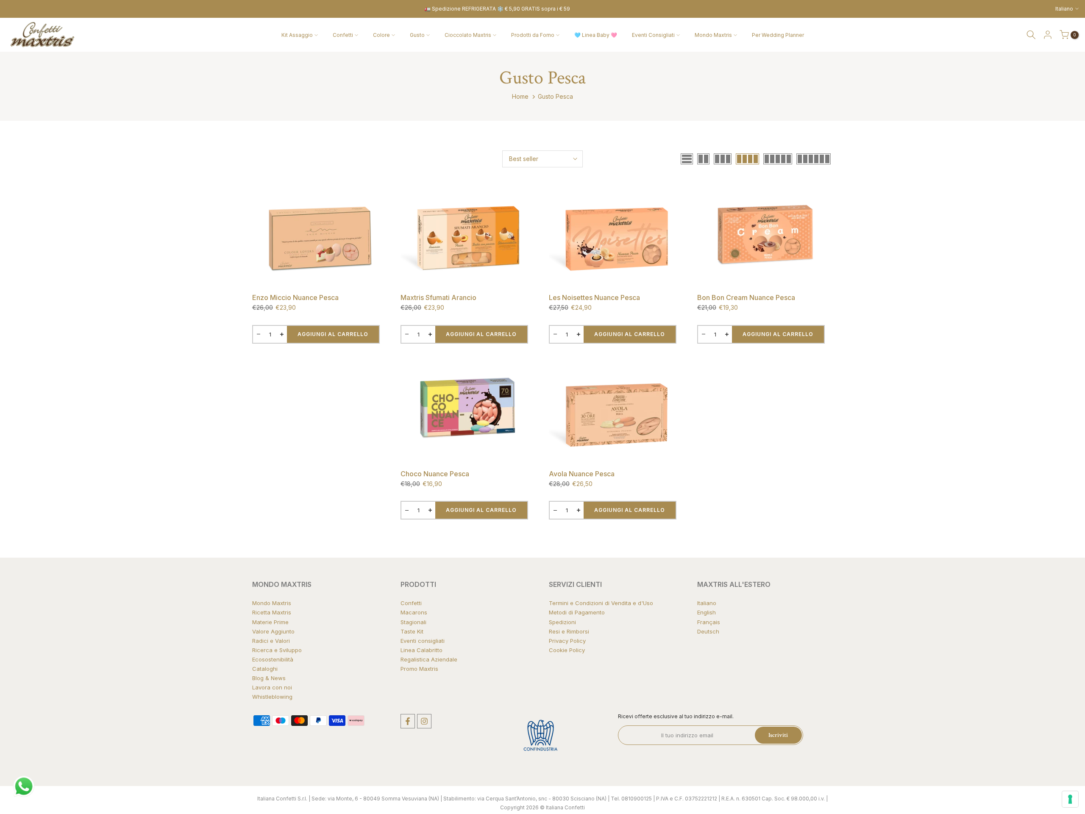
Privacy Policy (567, 640)
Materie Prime (270, 622)
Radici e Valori (271, 640)
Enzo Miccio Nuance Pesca (295, 297)
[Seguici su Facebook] (408, 721)
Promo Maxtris (419, 668)
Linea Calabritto (421, 650)
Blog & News (269, 678)
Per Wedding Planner (778, 35)
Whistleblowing (272, 696)
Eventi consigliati (423, 640)
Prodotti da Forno (532, 35)
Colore (381, 35)
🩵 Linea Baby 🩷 (595, 35)
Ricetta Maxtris (271, 612)
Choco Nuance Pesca (435, 474)
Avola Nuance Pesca (582, 474)
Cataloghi (265, 668)
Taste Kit (412, 631)
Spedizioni (562, 622)
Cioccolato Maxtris (468, 35)
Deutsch (708, 631)
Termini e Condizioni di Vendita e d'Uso (601, 603)
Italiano (706, 603)
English (706, 612)
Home (520, 96)
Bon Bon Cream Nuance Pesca (746, 297)
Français (708, 622)
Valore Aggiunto (273, 631)
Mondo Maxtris (713, 35)
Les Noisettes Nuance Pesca (594, 297)
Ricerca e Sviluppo (277, 650)
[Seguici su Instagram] (424, 721)
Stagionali (413, 622)
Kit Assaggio (297, 35)
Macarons (414, 612)
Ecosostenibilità (272, 659)
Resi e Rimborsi (569, 631)
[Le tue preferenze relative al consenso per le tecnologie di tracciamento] (1070, 799)
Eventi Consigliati (653, 35)
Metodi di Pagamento (577, 612)
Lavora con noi (272, 687)
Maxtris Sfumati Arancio (438, 297)
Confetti (343, 35)
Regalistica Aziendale (429, 659)
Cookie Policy (567, 650)
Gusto (417, 35)
